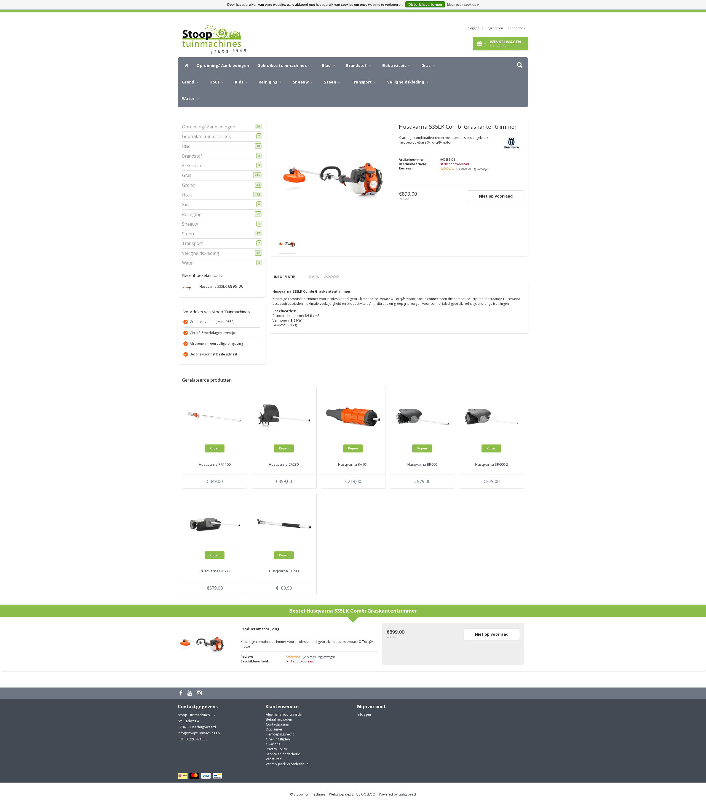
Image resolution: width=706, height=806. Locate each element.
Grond (189, 82)
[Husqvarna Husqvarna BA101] (353, 416)
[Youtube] (190, 693)
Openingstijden (278, 739)
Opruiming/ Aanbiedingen (223, 65)
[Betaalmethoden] (200, 775)
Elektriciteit (394, 65)
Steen (330, 82)
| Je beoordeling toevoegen (472, 169)
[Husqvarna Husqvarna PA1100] (214, 416)
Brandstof (357, 65)
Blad (327, 65)
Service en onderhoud (283, 754)
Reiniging (269, 82)
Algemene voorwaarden (285, 714)
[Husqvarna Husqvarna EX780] (283, 523)
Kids (240, 82)
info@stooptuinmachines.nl (199, 733)
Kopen (215, 448)
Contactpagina (277, 724)
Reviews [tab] (314, 276)
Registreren (494, 28)
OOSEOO (368, 794)
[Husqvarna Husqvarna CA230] (283, 416)
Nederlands (516, 28)
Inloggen (473, 28)
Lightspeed (407, 794)
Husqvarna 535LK (213, 286)
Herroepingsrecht (280, 734)
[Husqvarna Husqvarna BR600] (422, 416)
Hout (215, 82)
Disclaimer (274, 729)
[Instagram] (200, 693)
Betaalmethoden (279, 719)
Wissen (218, 276)
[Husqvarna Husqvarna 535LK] (187, 287)
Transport (362, 82)
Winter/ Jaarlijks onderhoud (287, 764)
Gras (426, 65)
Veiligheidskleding (406, 82)
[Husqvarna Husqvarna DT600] (214, 523)
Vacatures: (274, 759)
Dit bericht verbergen (425, 5)
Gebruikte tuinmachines (282, 65)
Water (189, 98)
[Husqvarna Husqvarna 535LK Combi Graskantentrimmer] (287, 244)
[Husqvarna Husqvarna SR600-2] (491, 416)
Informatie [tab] (284, 276)
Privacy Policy (276, 749)
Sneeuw (301, 82)
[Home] (185, 65)
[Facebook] (181, 693)
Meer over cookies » (463, 5)
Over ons (273, 744)
